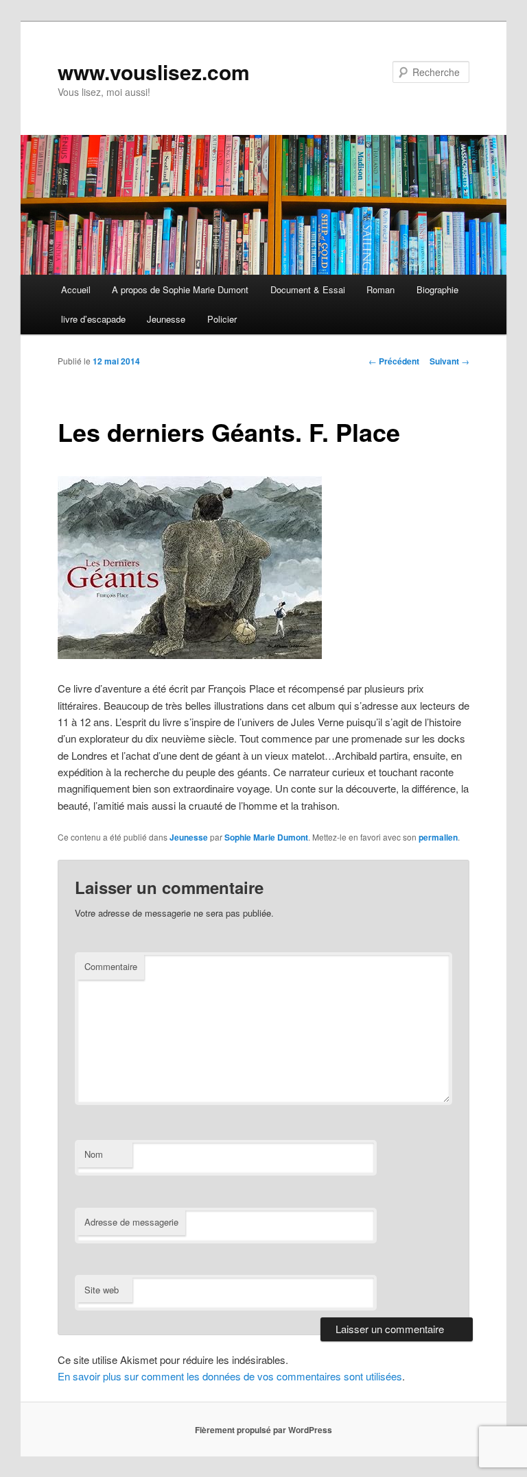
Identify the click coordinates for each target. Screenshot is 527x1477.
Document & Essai (307, 289)
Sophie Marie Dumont (266, 837)
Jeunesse (166, 318)
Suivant (449, 361)
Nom (93, 1153)
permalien (438, 837)
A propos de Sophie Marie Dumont (180, 289)
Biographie (437, 289)
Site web (101, 1289)
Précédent (393, 361)
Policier (222, 318)
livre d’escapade (93, 318)
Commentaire (110, 966)
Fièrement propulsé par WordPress (263, 1430)
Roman (380, 289)
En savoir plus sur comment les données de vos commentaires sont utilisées (230, 1376)
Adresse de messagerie (131, 1221)
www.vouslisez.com (154, 71)
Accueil (76, 289)
